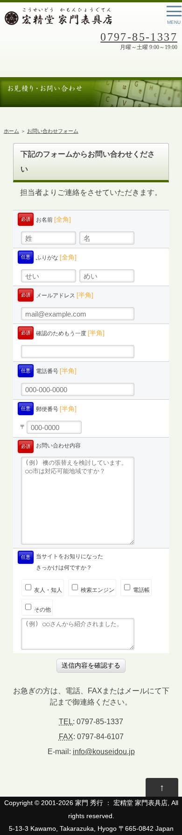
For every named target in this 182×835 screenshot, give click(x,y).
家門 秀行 (89, 802)
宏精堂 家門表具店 (140, 802)
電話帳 (141, 590)
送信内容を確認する (91, 665)
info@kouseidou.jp (104, 752)
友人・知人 (47, 590)
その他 (42, 609)
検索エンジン (96, 590)
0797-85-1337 (138, 37)
